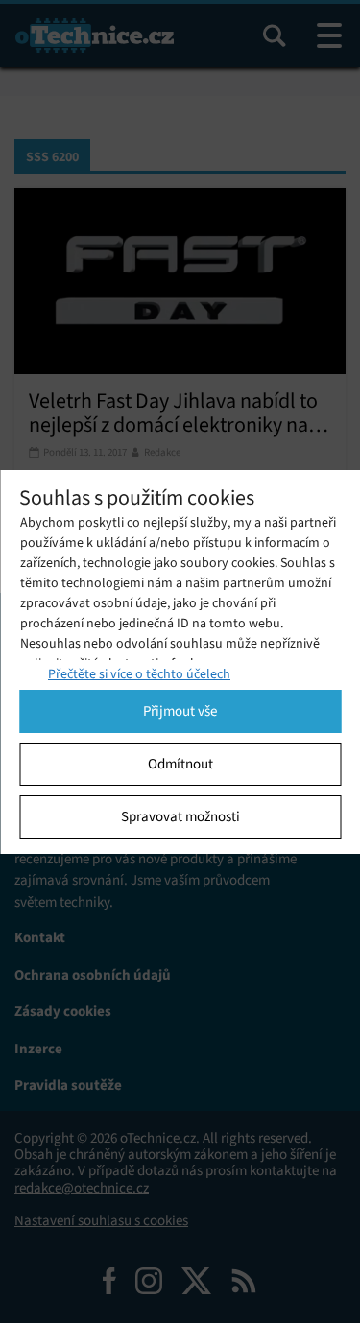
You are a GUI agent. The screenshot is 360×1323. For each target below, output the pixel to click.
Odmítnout (180, 763)
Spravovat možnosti (180, 816)
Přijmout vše (180, 711)
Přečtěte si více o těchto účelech (139, 674)
